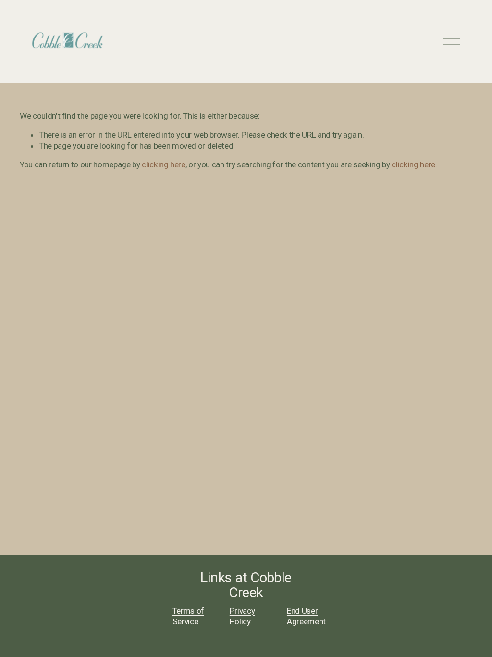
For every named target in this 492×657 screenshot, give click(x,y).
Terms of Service (188, 616)
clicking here (163, 164)
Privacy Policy (242, 616)
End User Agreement (306, 616)
